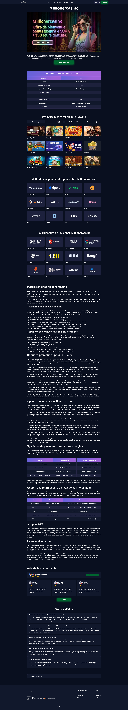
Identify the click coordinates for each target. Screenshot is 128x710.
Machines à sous (91, 121)
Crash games (72, 121)
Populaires (35, 121)
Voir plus (64, 599)
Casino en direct (53, 121)
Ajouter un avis (92, 575)
